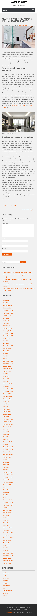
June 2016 (6, 545)
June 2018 (6, 490)
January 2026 (7, 308)
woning (5, 595)
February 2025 (7, 328)
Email (4, 244)
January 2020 (7, 444)
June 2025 (6, 320)
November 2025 (8, 313)
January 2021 (7, 414)
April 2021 (6, 406)
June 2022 (6, 376)
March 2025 (6, 325)
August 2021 (7, 399)
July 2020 (6, 429)
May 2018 (6, 492)
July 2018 (6, 487)
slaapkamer (6, 585)
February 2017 (7, 528)
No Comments (22, 25)
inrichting (6, 580)
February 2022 (7, 384)
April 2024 (6, 343)
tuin (4, 588)
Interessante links (13, 607)
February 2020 (7, 442)
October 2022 (7, 366)
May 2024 (6, 341)
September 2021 (8, 396)
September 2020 (8, 424)
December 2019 (8, 447)
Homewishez (18, 2)
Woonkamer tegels (28, 210)
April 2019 (6, 467)
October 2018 (7, 480)
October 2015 (7, 558)
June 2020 (6, 432)
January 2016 (7, 550)
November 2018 (8, 477)
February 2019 (7, 472)
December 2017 (8, 502)
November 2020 (8, 419)
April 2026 (6, 303)
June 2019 (6, 462)
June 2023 (6, 351)
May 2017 (6, 520)
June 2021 (6, 401)
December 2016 (8, 530)
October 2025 (7, 315)
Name (4, 239)
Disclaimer (25, 609)
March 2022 (6, 381)
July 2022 (6, 373)
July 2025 (6, 318)
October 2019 (7, 452)
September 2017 (8, 510)
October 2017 (7, 507)
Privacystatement (14, 609)
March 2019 (6, 469)
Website (4, 249)
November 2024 (8, 336)
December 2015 (8, 553)
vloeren (5, 593)
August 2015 (7, 563)
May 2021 (6, 404)
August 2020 (7, 426)
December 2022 (8, 361)
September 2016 (8, 538)
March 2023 (6, 358)
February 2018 (7, 500)
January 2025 (7, 330)
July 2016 (6, 543)
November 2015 (8, 555)
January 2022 (7, 386)
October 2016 (7, 535)
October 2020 (7, 421)
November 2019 (8, 449)
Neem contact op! (25, 607)
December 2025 (8, 310)
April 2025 (6, 323)
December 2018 (8, 474)
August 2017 (7, 512)
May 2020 (6, 434)
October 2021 (7, 394)
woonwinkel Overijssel (18, 105)
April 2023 (6, 356)
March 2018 (6, 497)
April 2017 (6, 522)
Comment (5, 223)
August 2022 (7, 371)
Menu (5, 10)
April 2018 (6, 495)
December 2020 (8, 416)
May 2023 (6, 353)
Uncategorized (7, 590)
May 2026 (6, 300)
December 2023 (8, 346)
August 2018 (7, 485)
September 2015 (8, 560)
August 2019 (7, 457)
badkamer (5, 202)
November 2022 (8, 363)
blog (4, 575)
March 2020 (6, 439)
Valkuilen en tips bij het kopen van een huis (15, 206)
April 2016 (6, 548)
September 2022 (8, 368)
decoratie (6, 578)
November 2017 (8, 505)
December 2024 (8, 333)
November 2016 (8, 533)
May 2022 (6, 378)
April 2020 (6, 437)
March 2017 (6, 525)
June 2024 (6, 338)
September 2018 (8, 482)
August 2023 (7, 348)
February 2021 (7, 411)
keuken (5, 583)
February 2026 (7, 305)
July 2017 (6, 515)
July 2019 (6, 459)
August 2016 (7, 540)
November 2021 (8, 391)
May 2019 (6, 464)
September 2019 (8, 454)
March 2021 (6, 409)
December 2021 (8, 389)
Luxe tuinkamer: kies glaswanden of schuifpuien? (18, 272)
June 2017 (6, 517)
